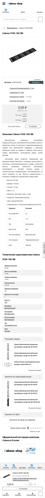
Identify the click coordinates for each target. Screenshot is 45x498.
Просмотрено (31, 495)
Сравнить (5, 495)
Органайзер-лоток (11, 325)
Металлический (10, 308)
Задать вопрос (44, 249)
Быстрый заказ (14, 126)
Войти (23, 12)
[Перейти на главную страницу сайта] (18, 3)
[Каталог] (3, 3)
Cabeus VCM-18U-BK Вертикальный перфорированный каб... (24, 479)
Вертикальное (9, 314)
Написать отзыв (35, 431)
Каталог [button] (6, 468)
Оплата (14, 468)
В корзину (33, 126)
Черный (7, 331)
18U (6, 302)
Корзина (40, 12)
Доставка (22, 468)
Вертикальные (12, 28)
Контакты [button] (5, 12)
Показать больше (35, 370)
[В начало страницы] (40, 494)
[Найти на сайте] (40, 19)
